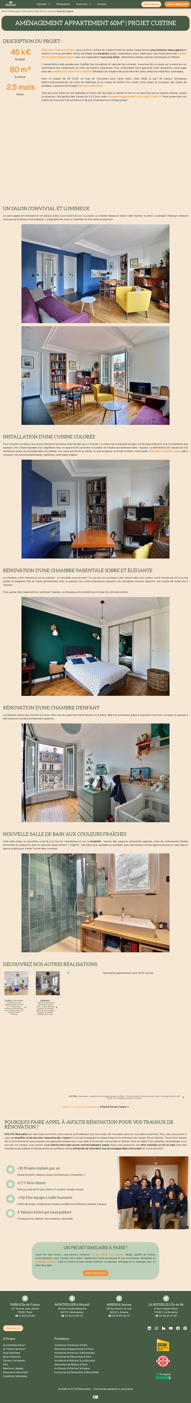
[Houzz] (164, 1328)
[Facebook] (178, 1328)
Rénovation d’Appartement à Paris (73, 1349)
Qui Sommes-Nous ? (14, 1345)
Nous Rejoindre (11, 1352)
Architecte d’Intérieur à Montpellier (74, 1352)
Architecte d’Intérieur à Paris (70, 1345)
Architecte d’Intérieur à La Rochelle (74, 1360)
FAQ (5, 1364)
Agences (42, 4)
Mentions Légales (13, 1368)
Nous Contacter (12, 1356)
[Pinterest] (185, 1328)
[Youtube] (171, 1328)
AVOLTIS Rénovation (11, 11)
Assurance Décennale (15, 1372)
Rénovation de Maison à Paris (70, 1364)
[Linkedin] (149, 1328)
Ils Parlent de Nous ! (14, 1349)
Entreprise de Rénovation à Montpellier (76, 1372)
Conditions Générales (15, 1376)
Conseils (102, 4)
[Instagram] (156, 1328)
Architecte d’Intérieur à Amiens (72, 1368)
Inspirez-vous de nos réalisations (80, 1106)
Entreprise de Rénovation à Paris (72, 1356)
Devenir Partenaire (14, 1360)
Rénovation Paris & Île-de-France (38, 11)
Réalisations (63, 4)
